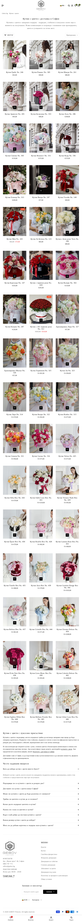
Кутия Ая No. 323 (67, 371)
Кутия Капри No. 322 (41, 414)
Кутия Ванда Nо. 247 (41, 197)
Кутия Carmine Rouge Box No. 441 (67, 586)
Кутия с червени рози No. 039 (41, 284)
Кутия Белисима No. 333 (41, 114)
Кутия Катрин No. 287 (14, 327)
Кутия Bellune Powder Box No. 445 (41, 718)
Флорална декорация (48, 858)
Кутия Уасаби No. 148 (67, 197)
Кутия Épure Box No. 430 (14, 542)
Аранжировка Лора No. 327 (67, 327)
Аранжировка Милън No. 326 (14, 372)
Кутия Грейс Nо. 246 (14, 72)
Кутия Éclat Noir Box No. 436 (14, 674)
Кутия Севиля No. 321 (15, 456)
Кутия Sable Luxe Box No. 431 (41, 499)
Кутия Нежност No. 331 (41, 156)
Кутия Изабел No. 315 (67, 414)
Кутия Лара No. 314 (14, 414)
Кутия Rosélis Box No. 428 (41, 542)
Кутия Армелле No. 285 (14, 114)
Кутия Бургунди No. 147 (15, 283)
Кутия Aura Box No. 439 (41, 585)
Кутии (43, 851)
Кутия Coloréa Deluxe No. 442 (67, 674)
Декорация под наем (48, 872)
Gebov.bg (5, 13)
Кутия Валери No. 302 (67, 283)
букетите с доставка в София (43, 752)
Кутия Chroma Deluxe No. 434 (67, 630)
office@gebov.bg (9, 866)
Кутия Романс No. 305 (41, 72)
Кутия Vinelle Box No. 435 (15, 585)
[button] (14, 65)
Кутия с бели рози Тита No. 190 (67, 240)
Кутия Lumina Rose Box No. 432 (67, 543)
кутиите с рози (66, 749)
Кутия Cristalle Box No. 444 (41, 629)
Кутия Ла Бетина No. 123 (41, 239)
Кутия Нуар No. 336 (67, 156)
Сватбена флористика (49, 854)
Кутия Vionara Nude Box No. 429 (67, 499)
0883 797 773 (8, 864)
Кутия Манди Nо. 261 (67, 72)
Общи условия (46, 879)
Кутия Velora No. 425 (67, 456)
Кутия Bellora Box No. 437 (15, 629)
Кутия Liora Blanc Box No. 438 (41, 674)
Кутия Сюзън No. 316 (41, 456)
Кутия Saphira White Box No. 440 (14, 718)
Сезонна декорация (48, 865)
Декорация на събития (49, 861)
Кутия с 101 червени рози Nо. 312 (41, 328)
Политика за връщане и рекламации (54, 875)
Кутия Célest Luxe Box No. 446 (67, 718)
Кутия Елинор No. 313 (14, 197)
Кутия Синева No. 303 (14, 156)
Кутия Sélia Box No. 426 (15, 498)
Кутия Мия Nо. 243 (15, 239)
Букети (43, 847)
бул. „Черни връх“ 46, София (13, 861)
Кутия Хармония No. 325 (41, 371)
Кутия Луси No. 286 (67, 114)
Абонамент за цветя (48, 868)
